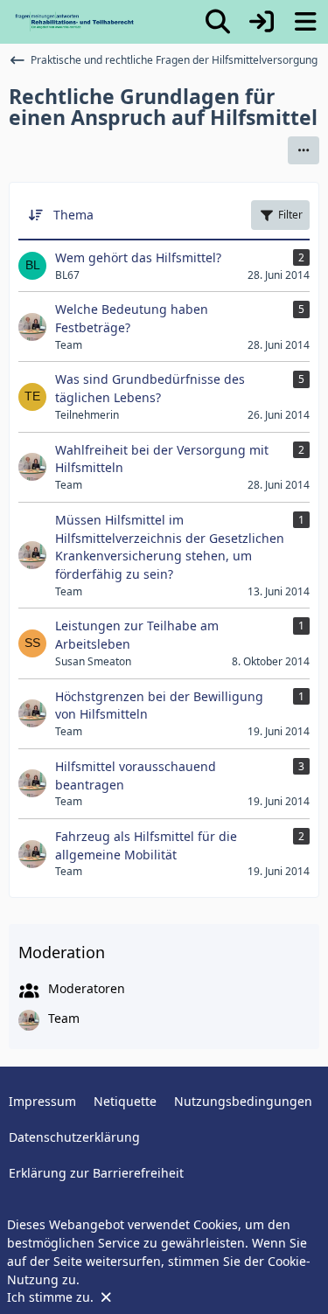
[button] (303, 150)
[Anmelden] (261, 22)
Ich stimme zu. (52, 1297)
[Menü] (305, 21)
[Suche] (217, 21)
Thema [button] (73, 214)
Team (64, 1018)
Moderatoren (86, 988)
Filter (290, 214)
